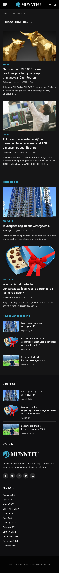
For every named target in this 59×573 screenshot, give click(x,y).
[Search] (54, 4)
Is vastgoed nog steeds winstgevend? (26, 225)
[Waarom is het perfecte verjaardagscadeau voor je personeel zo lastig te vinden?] (29, 261)
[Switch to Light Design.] (50, 4)
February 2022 (10, 527)
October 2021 (9, 545)
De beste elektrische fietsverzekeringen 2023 (33, 358)
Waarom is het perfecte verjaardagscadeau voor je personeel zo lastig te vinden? (28, 288)
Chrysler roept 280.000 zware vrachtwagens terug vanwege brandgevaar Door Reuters (22, 73)
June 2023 (8, 513)
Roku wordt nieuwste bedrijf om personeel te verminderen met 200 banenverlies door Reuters (25, 143)
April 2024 (7, 499)
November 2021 (10, 541)
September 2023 (11, 509)
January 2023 (9, 522)
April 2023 (7, 518)
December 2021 (10, 536)
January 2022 (9, 532)
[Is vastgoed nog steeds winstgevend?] (29, 202)
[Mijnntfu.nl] (28, 4)
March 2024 (8, 504)
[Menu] (5, 4)
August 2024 (9, 495)
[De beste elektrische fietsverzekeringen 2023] (11, 360)
